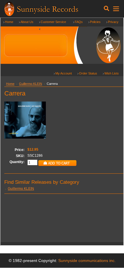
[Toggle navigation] (106, 9)
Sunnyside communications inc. (87, 260)
